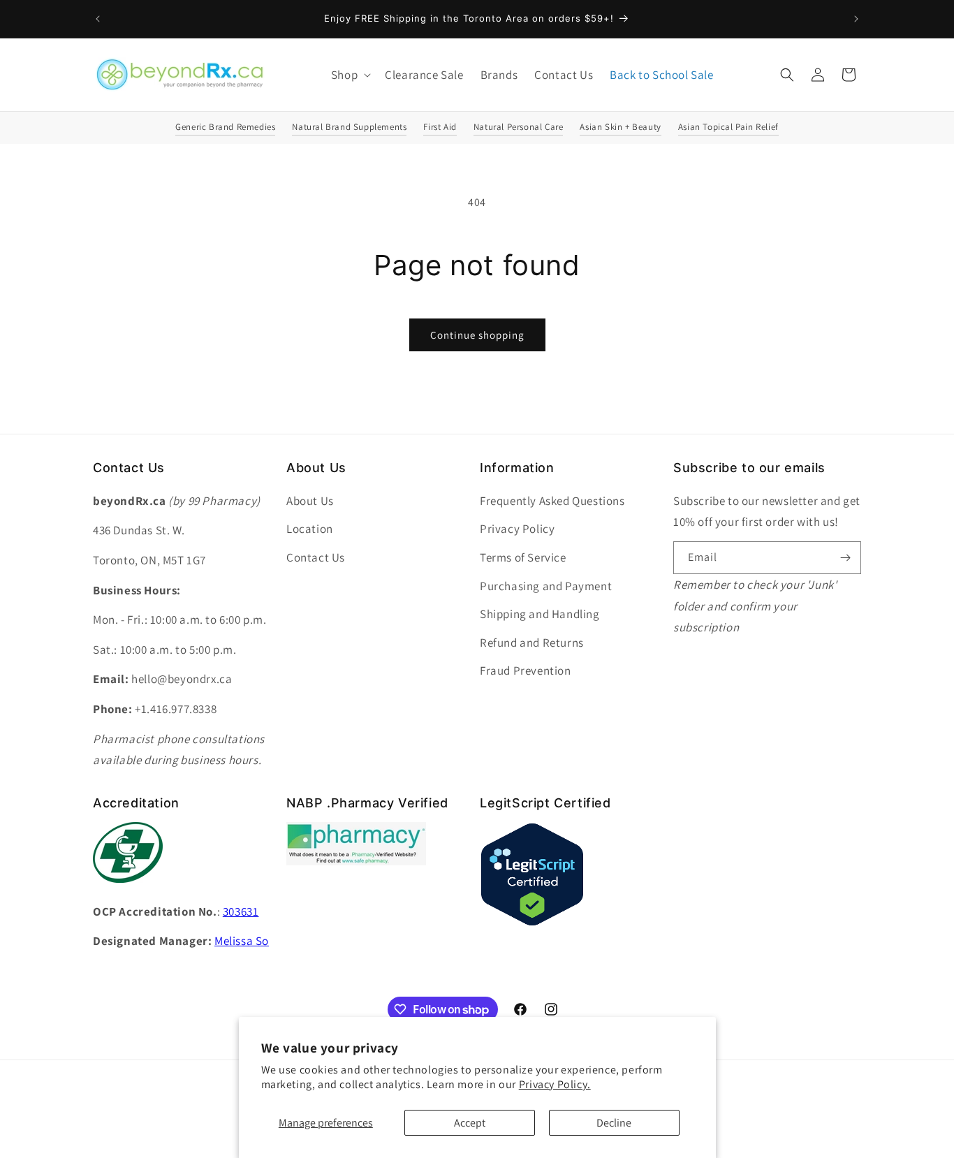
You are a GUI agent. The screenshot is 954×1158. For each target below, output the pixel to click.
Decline (613, 1122)
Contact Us (315, 557)
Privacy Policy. (555, 1084)
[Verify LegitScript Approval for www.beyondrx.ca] (532, 923)
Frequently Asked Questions (552, 500)
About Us (310, 500)
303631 (241, 911)
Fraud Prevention (525, 670)
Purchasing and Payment (546, 586)
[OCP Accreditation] (128, 890)
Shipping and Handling (540, 614)
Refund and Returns (532, 642)
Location (309, 528)
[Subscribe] (845, 557)
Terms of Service (523, 557)
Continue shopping (477, 335)
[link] (356, 861)
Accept (469, 1122)
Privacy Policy (517, 528)
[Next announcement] (856, 19)
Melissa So (241, 940)
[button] (349, 75)
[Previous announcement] (97, 19)
